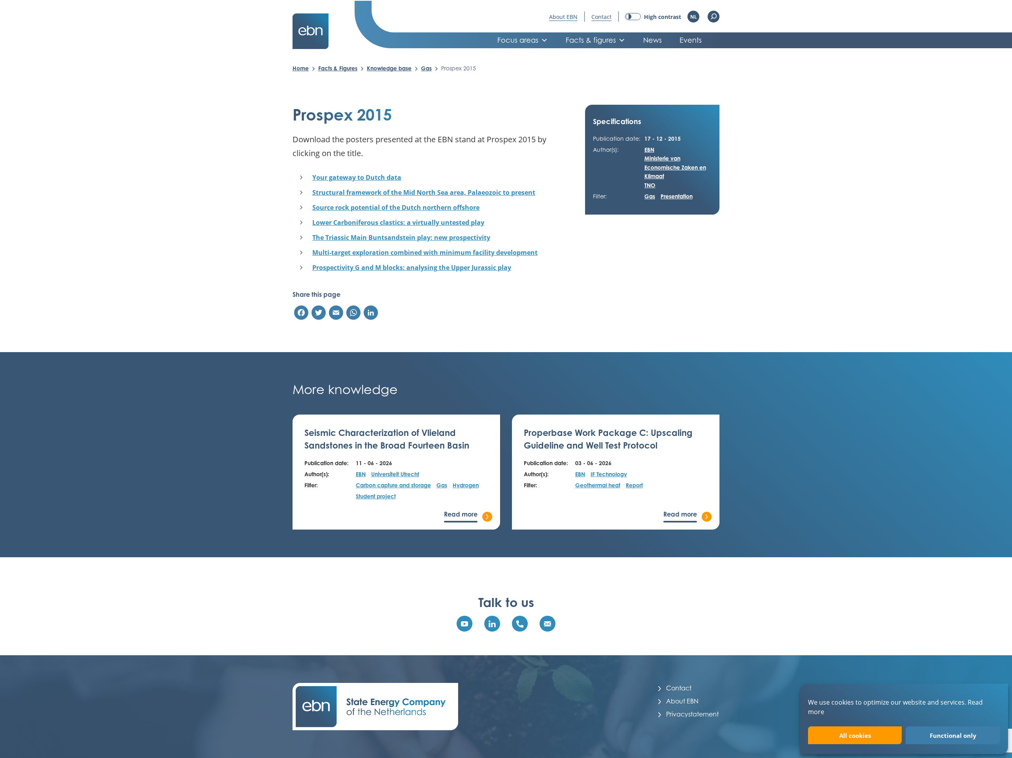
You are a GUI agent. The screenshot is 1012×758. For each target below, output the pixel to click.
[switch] (653, 17)
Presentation (677, 196)
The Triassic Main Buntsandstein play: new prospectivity (401, 237)
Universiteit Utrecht (395, 474)
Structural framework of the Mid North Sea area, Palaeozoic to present (423, 192)
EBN (649, 149)
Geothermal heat (597, 485)
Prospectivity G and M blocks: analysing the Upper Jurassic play (411, 267)
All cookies (855, 735)
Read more (461, 514)
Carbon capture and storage (393, 485)
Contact (601, 17)
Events (691, 40)
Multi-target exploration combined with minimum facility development (425, 252)
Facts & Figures (337, 68)
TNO (649, 185)
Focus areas (517, 40)
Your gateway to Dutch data (356, 177)
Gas (426, 68)
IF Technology (609, 474)
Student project (376, 496)
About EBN (563, 17)
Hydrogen (466, 485)
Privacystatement (692, 714)
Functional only (953, 735)
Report (634, 485)
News (652, 40)
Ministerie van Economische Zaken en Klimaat (675, 167)
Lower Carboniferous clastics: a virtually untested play (398, 222)
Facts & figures (591, 40)
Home (301, 68)
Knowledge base (389, 68)
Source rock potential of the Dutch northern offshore (396, 207)
